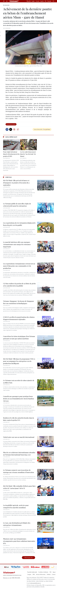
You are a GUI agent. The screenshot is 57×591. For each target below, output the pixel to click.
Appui (54, 572)
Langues (29, 574)
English (33, 1)
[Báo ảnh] (38, 567)
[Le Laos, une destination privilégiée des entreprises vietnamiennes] (45, 527)
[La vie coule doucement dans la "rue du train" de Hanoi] (28, 144)
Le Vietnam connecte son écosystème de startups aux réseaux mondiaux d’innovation (18, 471)
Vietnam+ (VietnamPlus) (14, 1)
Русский (49, 1)
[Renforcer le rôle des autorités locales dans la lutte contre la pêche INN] (45, 422)
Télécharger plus (28, 557)
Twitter (10, 129)
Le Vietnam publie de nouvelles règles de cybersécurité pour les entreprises (17, 205)
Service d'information (40, 574)
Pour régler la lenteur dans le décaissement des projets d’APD (11, 154)
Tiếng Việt (28, 1)
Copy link (17, 129)
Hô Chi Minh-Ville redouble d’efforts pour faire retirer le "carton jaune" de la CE (19, 487)
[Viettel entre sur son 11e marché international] (45, 441)
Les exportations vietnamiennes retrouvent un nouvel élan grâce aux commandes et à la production (19, 266)
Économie (6, 5)
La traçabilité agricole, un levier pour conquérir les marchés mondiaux (16, 506)
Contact (53, 574)
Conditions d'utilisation (43, 572)
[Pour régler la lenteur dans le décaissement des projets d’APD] (11, 144)
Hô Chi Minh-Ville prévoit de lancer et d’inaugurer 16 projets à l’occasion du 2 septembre (16, 182)
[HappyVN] (47, 567)
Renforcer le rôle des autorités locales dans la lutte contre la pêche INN (18, 419)
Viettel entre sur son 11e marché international (18, 437)
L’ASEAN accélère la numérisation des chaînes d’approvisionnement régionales (19, 318)
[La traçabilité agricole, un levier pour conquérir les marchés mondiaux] (45, 509)
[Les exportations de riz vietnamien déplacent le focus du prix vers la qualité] (45, 227)
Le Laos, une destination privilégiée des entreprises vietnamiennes (16, 524)
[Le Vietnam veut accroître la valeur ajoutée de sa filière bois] (45, 384)
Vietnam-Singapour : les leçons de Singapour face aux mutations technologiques (18, 302)
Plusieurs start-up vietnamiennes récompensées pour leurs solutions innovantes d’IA (19, 541)
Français (37, 1)
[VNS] (8, 567)
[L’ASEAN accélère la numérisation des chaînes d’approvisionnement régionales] (45, 321)
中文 (45, 1)
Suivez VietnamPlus (38, 129)
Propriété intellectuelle (32, 572)
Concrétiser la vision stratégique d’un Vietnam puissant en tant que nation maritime (19, 337)
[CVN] (19, 567)
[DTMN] (28, 567)
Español (42, 1)
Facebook (7, 129)
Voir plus (8, 177)
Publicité (48, 574)
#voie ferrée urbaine (11, 124)
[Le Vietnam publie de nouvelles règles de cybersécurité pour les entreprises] (45, 208)
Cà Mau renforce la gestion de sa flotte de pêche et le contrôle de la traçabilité (19, 284)
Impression (14, 129)
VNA (34, 574)
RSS (50, 572)
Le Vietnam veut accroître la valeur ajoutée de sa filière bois (18, 381)
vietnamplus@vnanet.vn (35, 583)
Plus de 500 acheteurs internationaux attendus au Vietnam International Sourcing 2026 (19, 453)
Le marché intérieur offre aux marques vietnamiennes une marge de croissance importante (17, 244)
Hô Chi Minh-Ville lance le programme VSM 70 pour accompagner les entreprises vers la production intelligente (19, 361)
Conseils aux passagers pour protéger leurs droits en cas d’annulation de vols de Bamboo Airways (18, 398)
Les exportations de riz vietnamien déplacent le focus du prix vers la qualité (19, 224)
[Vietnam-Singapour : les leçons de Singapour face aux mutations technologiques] (45, 305)
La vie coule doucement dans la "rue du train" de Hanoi (28, 154)
